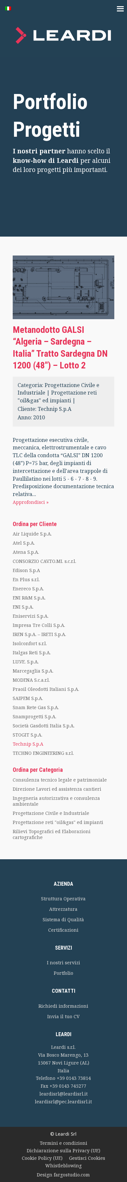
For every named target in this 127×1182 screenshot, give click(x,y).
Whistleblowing (63, 1165)
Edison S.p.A (26, 570)
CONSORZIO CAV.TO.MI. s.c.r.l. (44, 561)
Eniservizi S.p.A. (31, 616)
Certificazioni (63, 930)
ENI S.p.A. (23, 607)
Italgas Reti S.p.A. (32, 652)
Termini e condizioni (63, 1143)
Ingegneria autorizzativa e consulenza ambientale (56, 801)
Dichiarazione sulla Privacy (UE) (63, 1150)
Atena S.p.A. (26, 552)
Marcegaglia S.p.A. (33, 671)
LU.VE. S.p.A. (26, 662)
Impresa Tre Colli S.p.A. (39, 625)
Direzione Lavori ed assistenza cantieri (57, 789)
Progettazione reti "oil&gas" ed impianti (58, 822)
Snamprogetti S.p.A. (34, 716)
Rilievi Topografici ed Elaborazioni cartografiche (52, 834)
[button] (11, 9)
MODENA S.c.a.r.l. (31, 680)
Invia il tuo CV (63, 1016)
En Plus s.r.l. (26, 579)
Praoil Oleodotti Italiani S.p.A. (46, 689)
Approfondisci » (31, 502)
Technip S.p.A (54, 408)
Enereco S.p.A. (28, 588)
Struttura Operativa (63, 898)
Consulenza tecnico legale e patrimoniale (60, 780)
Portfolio (63, 973)
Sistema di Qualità (63, 919)
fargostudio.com (72, 1175)
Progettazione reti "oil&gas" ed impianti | (57, 396)
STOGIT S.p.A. (27, 735)
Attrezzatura (63, 909)
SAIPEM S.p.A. (28, 698)
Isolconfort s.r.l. (30, 643)
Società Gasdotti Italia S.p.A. (44, 726)
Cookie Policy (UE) (42, 1158)
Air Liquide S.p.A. (32, 534)
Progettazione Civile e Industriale (51, 813)
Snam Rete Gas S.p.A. (36, 707)
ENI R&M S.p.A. (29, 598)
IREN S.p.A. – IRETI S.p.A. (39, 634)
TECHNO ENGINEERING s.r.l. (43, 753)
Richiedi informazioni (63, 1006)
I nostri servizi (63, 962)
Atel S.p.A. (24, 543)
